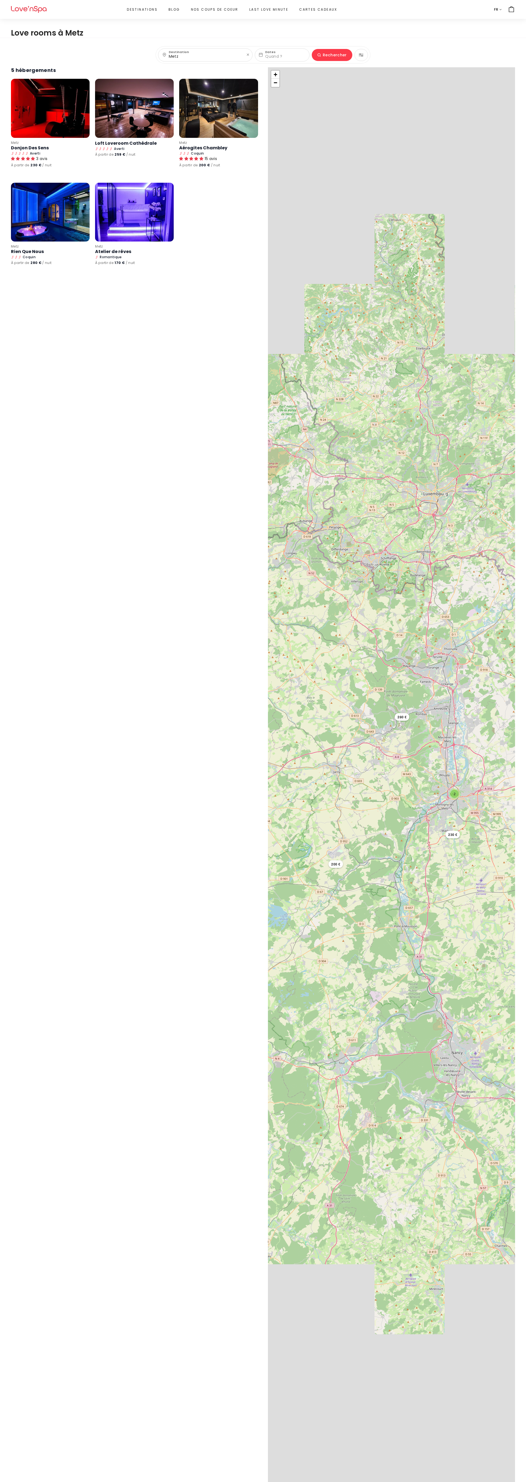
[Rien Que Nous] (50, 212)
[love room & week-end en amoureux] (29, 9)
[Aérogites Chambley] (218, 108)
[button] (452, 834)
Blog (174, 9)
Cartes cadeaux (318, 9)
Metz (15, 142)
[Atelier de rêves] (134, 212)
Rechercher (335, 55)
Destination (179, 52)
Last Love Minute (268, 9)
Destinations (142, 9)
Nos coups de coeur (214, 9)
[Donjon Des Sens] (50, 108)
